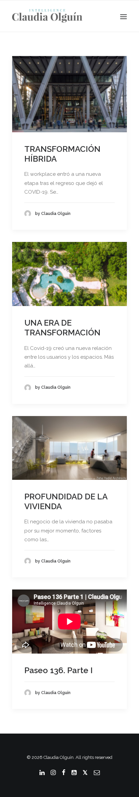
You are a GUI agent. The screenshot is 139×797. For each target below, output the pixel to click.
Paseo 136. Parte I (58, 670)
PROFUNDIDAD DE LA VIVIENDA (65, 501)
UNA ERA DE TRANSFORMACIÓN (62, 327)
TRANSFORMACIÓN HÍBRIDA (62, 154)
